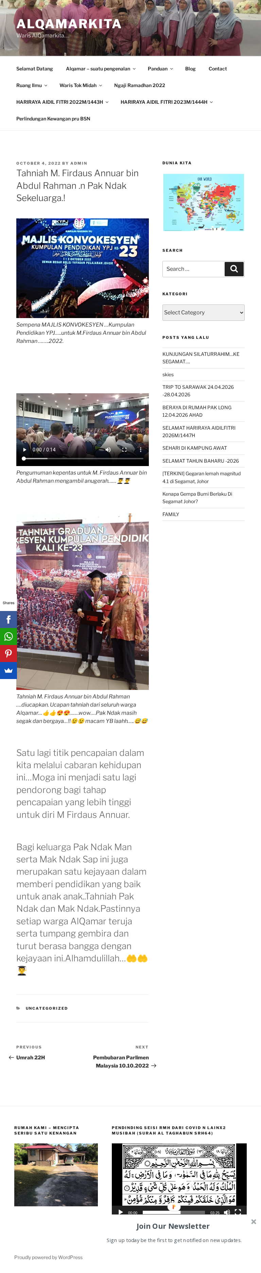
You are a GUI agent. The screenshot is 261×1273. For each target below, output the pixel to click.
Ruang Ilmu (29, 85)
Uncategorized (47, 1008)
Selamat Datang (34, 68)
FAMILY (170, 514)
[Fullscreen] (237, 1212)
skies (168, 374)
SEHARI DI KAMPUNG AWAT (194, 448)
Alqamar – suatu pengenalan (98, 68)
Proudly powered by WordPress (48, 1257)
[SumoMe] (8, 670)
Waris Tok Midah (78, 85)
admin (78, 163)
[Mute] (227, 1212)
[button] (179, 1181)
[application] (179, 1181)
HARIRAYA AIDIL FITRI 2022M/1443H (59, 102)
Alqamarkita (69, 23)
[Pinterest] (8, 653)
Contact (218, 68)
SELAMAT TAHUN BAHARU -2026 (200, 461)
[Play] (120, 1212)
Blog (190, 68)
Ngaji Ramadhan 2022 (139, 85)
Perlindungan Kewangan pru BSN (53, 118)
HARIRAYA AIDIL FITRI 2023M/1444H (164, 102)
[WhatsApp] (8, 636)
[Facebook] (8, 619)
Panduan (158, 68)
